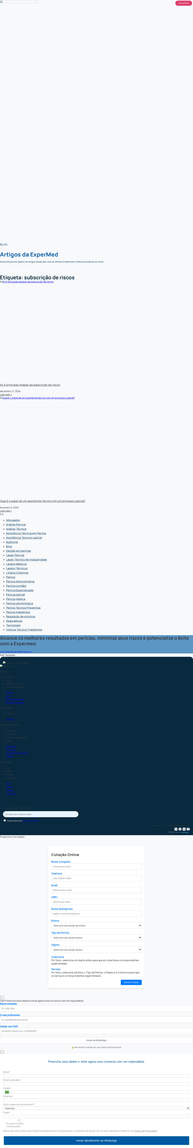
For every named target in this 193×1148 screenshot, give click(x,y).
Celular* (7, 1088)
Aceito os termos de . (23, 821)
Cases (7, 680)
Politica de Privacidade (14, 683)
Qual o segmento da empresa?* (18, 1104)
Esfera (55, 920)
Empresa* (8, 1096)
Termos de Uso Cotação (14, 687)
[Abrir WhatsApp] (185, 1140)
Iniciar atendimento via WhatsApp (96, 1140)
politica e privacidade (30, 821)
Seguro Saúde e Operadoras (17, 737)
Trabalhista (11, 734)
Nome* (6, 1072)
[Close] (2, 997)
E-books (9, 771)
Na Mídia (9, 774)
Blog (7, 768)
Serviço (55, 969)
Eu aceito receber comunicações (14, 1125)
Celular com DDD (9, 1026)
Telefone (56, 873)
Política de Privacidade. (145, 1131)
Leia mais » (6, 394)
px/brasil (185, 832)
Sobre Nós (9, 677)
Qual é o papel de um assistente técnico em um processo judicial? (42, 501)
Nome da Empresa (62, 909)
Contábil (9, 740)
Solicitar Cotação (131, 982)
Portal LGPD (11, 778)
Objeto (55, 944)
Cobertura (57, 957)
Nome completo (8, 1003)
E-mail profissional (10, 1015)
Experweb (10, 713)
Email (54, 885)
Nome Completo (61, 861)
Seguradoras (11, 730)
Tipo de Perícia (60, 932)
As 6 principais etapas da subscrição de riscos (30, 385)
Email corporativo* (12, 1080)
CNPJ (54, 897)
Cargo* (6, 1112)
